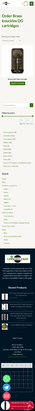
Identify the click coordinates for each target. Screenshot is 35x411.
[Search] (31, 105)
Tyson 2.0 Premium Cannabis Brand (16, 223)
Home (4, 179)
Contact (7, 243)
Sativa (6, 192)
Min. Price (23, 124)
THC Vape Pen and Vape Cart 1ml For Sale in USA (20, 403)
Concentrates (9, 216)
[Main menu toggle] (32, 4)
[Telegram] (7, 387)
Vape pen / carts (10, 206)
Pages (4, 230)
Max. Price (30, 124)
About (6, 240)
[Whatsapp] (7, 379)
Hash (5, 219)
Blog (5, 233)
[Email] (7, 396)
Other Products (7, 213)
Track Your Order (8, 226)
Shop (3, 182)
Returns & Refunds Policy (13, 236)
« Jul (16, 395)
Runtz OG (7, 199)
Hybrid (6, 196)
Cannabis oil (8, 209)
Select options (17, 83)
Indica (6, 189)
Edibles (6, 202)
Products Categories (9, 185)
